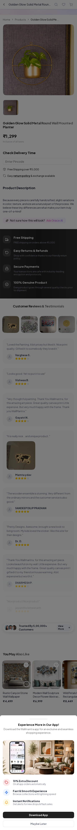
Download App (38, 815)
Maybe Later (38, 823)
